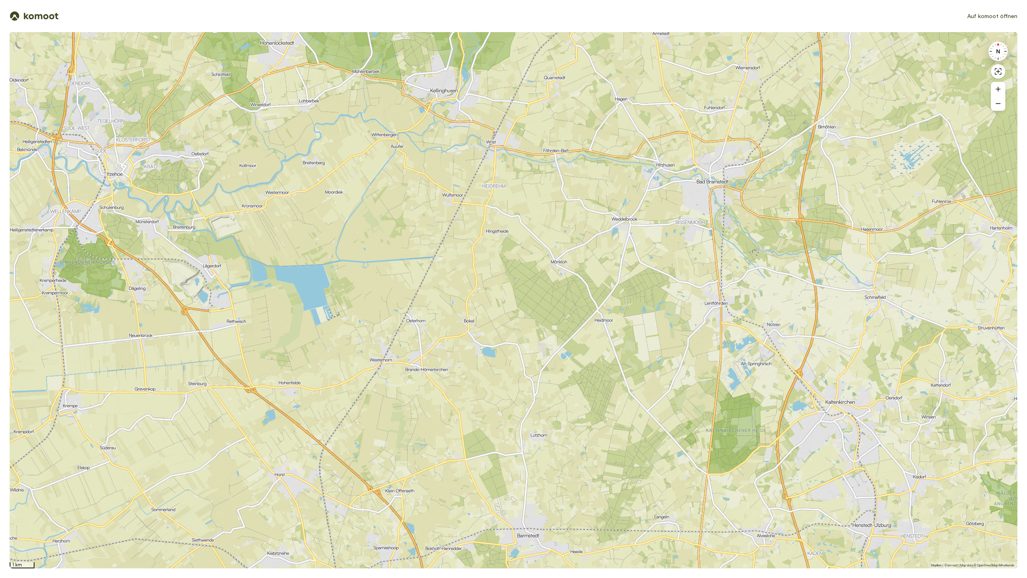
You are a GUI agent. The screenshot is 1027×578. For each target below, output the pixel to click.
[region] (513, 300)
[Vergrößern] (998, 89)
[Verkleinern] (998, 103)
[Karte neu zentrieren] (998, 71)
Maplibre (936, 565)
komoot (953, 565)
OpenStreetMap (987, 565)
